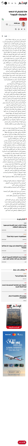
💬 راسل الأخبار (22, 442)
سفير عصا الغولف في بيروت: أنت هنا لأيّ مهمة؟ (14, 246)
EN (12, 3)
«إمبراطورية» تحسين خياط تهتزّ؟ (16, 236)
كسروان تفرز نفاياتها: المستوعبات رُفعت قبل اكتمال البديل (14, 286)
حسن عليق (24, 278)
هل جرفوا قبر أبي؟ (20, 276)
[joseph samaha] (2, 3)
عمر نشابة (17, 23)
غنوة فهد (24, 289)
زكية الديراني (24, 239)
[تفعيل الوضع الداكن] (15, 3)
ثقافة (24, 234)
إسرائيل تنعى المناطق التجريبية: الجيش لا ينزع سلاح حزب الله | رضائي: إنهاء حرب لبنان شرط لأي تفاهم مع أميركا (14, 258)
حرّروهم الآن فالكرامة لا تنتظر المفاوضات (17, 297)
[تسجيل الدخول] (9, 3)
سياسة (21, 19)
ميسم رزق (24, 250)
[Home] (23, 3)
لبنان (25, 19)
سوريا (25, 223)
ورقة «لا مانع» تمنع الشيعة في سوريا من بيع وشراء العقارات (14, 226)
